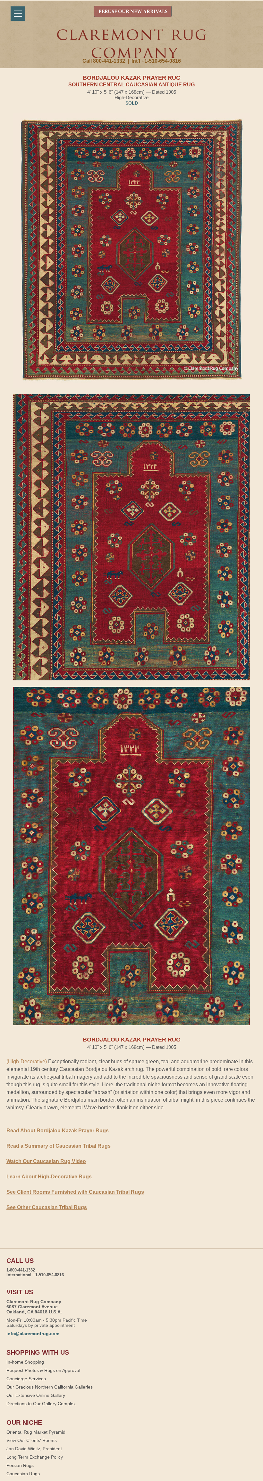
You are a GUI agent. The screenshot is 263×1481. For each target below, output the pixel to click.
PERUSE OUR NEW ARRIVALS (132, 11)
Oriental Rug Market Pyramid (35, 1432)
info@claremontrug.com (32, 1333)
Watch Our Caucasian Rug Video (46, 1161)
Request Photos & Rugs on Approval (43, 1370)
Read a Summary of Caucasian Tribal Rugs (58, 1146)
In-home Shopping (25, 1362)
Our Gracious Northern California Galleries (49, 1387)
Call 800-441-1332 (103, 61)
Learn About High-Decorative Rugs (49, 1176)
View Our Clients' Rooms (31, 1440)
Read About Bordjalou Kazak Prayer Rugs (57, 1130)
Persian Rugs (20, 1465)
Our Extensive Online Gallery (35, 1395)
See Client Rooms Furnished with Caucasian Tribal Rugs (75, 1192)
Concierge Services (26, 1378)
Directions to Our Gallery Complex (41, 1403)
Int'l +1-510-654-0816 (156, 61)
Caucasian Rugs (23, 1473)
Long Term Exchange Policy (34, 1457)
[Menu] (18, 13)
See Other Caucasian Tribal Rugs (46, 1207)
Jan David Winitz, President (34, 1448)
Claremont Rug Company (131, 43)
